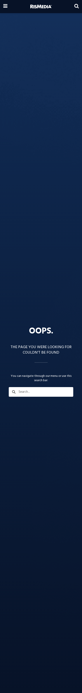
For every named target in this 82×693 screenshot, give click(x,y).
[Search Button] (76, 6)
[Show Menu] (5, 6)
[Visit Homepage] (41, 6)
